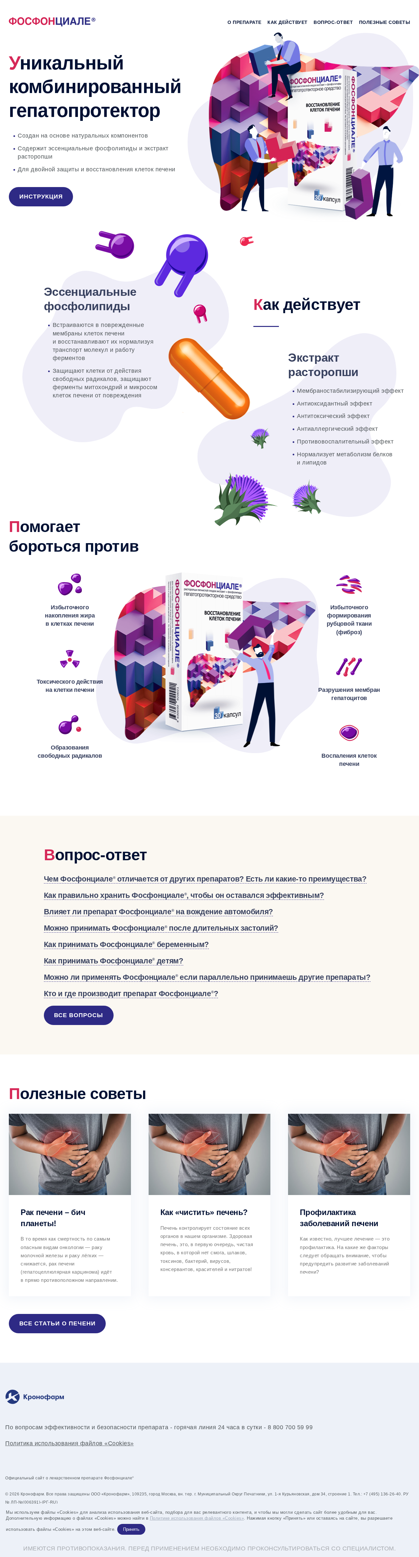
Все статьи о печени (57, 1323)
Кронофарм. (33, 1494)
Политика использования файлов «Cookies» (69, 1443)
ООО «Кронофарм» (110, 1494)
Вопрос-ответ (333, 22)
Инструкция (41, 196)
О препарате (245, 22)
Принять (131, 1529)
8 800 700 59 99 (290, 1427)
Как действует (287, 22)
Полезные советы (384, 22)
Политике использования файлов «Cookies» (197, 1518)
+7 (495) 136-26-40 (382, 1494)
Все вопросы (78, 1015)
